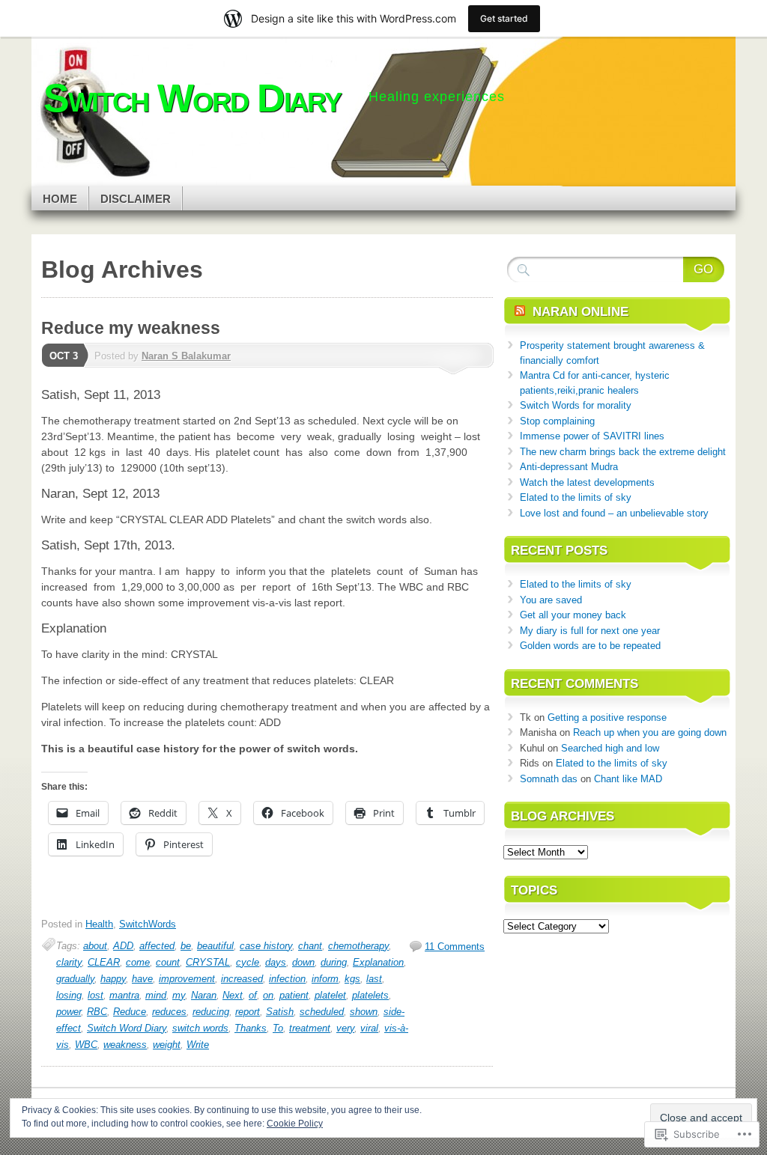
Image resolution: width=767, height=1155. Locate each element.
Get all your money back (573, 615)
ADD (123, 945)
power (68, 1011)
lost (95, 995)
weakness (125, 1044)
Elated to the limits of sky (575, 497)
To (278, 1028)
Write (198, 1044)
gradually (75, 978)
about (95, 945)
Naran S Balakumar (186, 356)
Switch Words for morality (575, 405)
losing (69, 995)
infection (287, 978)
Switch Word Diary (126, 1028)
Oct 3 (63, 356)
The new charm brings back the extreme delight (623, 451)
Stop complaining (557, 421)
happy (113, 978)
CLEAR (104, 962)
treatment (309, 1028)
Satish (280, 1011)
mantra (124, 995)
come (138, 962)
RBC (97, 1011)
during (334, 962)
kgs (352, 978)
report (247, 1011)
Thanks (250, 1028)
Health (99, 924)
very (345, 1028)
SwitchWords (147, 924)
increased (242, 978)
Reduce (129, 1011)
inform (325, 978)
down (303, 962)
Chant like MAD (628, 778)
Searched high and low (610, 748)
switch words (200, 1028)
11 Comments (455, 946)
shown (364, 1011)
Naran (203, 995)
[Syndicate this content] (520, 312)
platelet (330, 995)
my (178, 995)
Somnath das (548, 778)
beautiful (215, 945)
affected (157, 945)
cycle (247, 962)
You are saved (551, 600)
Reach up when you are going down (650, 732)
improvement (187, 978)
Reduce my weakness (130, 328)
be (186, 945)
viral (369, 1028)
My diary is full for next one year (590, 630)
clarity (69, 962)
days (275, 962)
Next (232, 995)
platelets (370, 995)
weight (167, 1044)
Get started (504, 18)
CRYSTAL (208, 962)
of (253, 995)
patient (294, 995)
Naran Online (580, 312)
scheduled (322, 1011)
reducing (210, 1011)
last (374, 978)
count (168, 962)
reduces (169, 1011)
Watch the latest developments (587, 482)
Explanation (378, 962)
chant (310, 945)
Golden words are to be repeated (590, 645)
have (142, 978)
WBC (86, 1044)
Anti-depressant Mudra (569, 466)
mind (155, 995)
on (268, 995)
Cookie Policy (295, 1123)
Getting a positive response (607, 717)
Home (60, 198)
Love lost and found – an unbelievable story (614, 513)
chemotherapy (358, 945)
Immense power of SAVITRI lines (592, 436)
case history (266, 945)
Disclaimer (135, 198)
